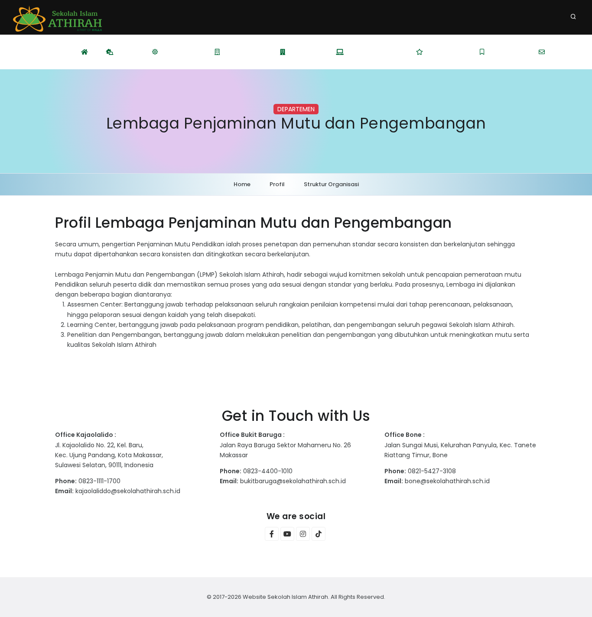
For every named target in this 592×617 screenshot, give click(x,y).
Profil (127, 52)
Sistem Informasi (375, 52)
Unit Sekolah (245, 52)
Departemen (181, 52)
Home (242, 184)
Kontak (561, 52)
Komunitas (507, 52)
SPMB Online (446, 52)
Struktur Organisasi (331, 184)
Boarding (305, 52)
